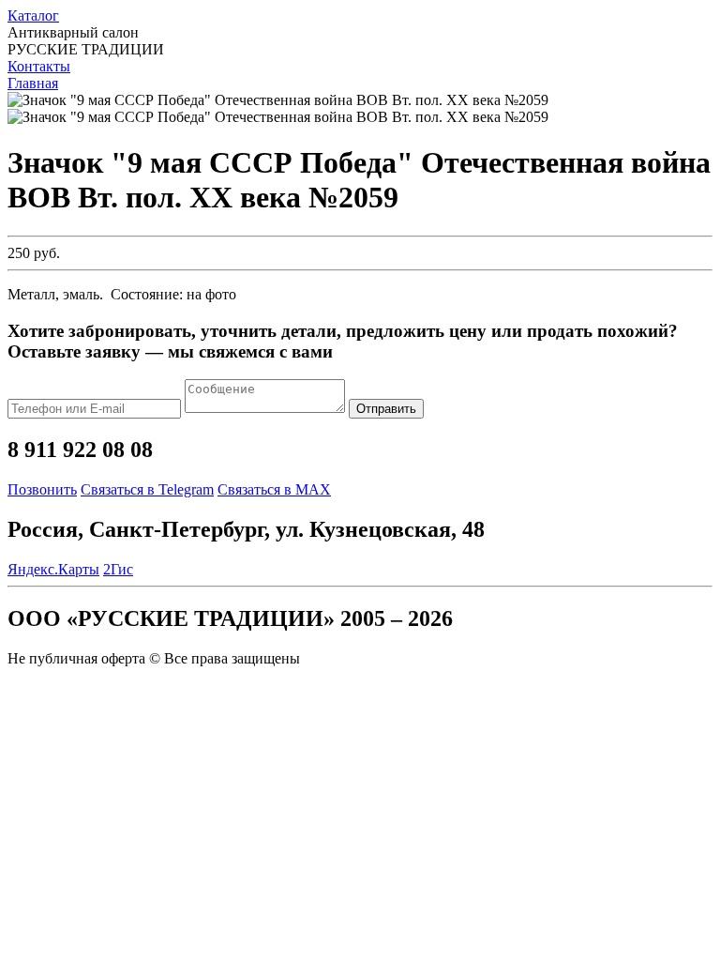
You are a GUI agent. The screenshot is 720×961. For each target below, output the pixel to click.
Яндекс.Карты (53, 569)
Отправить (386, 409)
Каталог (33, 15)
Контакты (39, 66)
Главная (33, 83)
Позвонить (42, 489)
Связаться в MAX (274, 489)
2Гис (118, 569)
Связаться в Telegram (147, 489)
